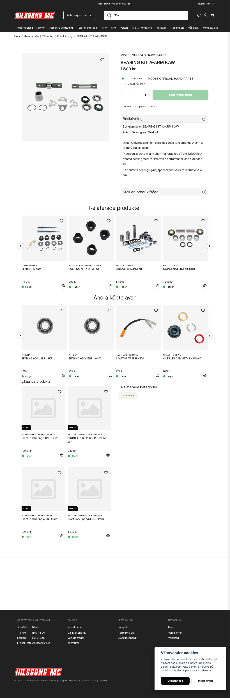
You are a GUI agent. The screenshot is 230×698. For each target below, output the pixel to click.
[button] (103, 59)
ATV (104, 27)
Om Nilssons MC (77, 632)
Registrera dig (126, 632)
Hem (17, 36)
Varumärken (175, 632)
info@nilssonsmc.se (38, 642)
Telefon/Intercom (87, 27)
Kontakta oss (210, 27)
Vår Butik (193, 27)
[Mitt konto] (205, 15)
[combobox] (79, 15)
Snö (113, 27)
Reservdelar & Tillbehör (31, 27)
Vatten (124, 27)
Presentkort (177, 27)
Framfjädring (64, 36)
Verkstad (173, 637)
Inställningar (205, 680)
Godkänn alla (175, 680)
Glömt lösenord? (127, 637)
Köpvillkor (73, 642)
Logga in (123, 627)
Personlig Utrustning (61, 27)
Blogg (171, 627)
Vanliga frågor (76, 637)
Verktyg (161, 27)
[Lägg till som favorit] (198, 15)
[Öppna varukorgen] (212, 15)
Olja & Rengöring (142, 27)
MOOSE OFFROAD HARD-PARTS (143, 55)
